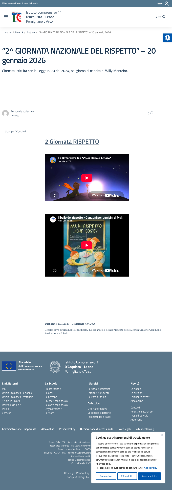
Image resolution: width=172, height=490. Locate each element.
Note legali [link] (124, 429)
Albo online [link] (137, 401)
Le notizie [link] (136, 389)
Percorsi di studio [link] (97, 397)
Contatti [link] (135, 407)
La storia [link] (49, 413)
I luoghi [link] (49, 393)
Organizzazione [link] (53, 409)
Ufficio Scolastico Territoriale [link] (17, 397)
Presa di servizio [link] (139, 415)
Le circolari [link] (136, 393)
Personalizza (106, 476)
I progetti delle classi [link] (99, 417)
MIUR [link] (5, 389)
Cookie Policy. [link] (150, 467)
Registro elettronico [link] (142, 411)
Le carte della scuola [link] (56, 405)
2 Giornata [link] (72, 141)
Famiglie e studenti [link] (98, 393)
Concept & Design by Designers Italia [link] (86, 477)
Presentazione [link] (53, 389)
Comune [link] (6, 413)
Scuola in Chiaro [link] (11, 401)
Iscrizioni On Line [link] (11, 405)
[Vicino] (162, 435)
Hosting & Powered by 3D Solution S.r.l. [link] (86, 473)
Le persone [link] (51, 397)
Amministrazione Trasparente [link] (19, 429)
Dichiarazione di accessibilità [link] (96, 429)
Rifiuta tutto (127, 476)
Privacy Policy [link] (67, 429)
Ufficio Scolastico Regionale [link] (17, 393)
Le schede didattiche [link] (99, 413)
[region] (128, 457)
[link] (167, 37)
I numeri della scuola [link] (56, 401)
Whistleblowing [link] (145, 429)
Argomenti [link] (136, 420)
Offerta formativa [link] (97, 409)
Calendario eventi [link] (140, 397)
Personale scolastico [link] (99, 389)
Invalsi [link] (5, 409)
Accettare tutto (149, 476)
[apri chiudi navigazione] (6, 17)
